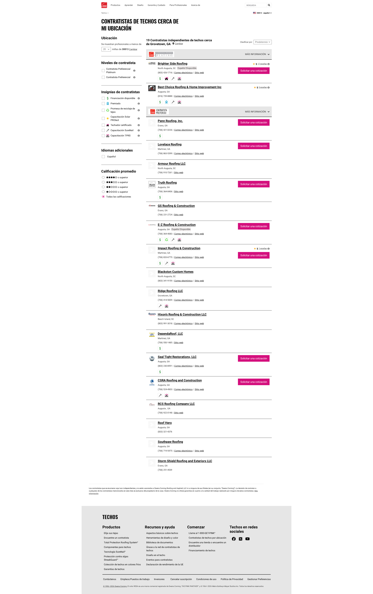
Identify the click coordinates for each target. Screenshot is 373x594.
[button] (134, 70)
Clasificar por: (246, 42)
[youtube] (247, 539)
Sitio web (199, 72)
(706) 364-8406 (165, 191)
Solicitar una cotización (253, 70)
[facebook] (233, 539)
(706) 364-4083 (165, 233)
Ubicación (109, 38)
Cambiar (133, 49)
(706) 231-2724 (165, 214)
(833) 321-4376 (165, 431)
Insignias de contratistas (120, 92)
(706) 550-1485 (165, 342)
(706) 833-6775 (165, 257)
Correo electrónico (183, 72)
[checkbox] (103, 196)
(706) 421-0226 (165, 129)
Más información (255, 54)
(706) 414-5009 (165, 300)
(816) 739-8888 (165, 96)
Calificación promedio (118, 171)
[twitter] (240, 539)
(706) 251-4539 (165, 469)
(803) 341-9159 (165, 280)
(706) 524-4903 (165, 389)
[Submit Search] (269, 5)
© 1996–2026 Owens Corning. (115, 586)
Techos (104, 13)
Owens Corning (104, 5)
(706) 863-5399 (165, 153)
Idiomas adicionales (117, 150)
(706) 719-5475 (165, 450)
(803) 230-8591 (165, 365)
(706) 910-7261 (165, 172)
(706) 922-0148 (165, 412)
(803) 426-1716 (165, 72)
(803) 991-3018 (165, 323)
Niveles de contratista (118, 63)
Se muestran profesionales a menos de (121, 44)
